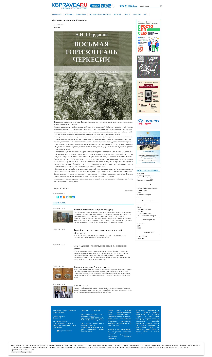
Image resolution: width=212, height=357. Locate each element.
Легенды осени (81, 285)
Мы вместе (137, 14)
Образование (81, 14)
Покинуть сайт (26, 352)
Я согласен (15, 352)
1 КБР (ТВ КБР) (142, 236)
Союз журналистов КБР (145, 176)
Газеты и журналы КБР (145, 180)
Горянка (140, 197)
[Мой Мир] (73, 197)
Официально (57, 14)
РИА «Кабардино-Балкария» (146, 216)
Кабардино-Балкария (144, 213)
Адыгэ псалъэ (142, 190)
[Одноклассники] (64, 197)
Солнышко (141, 224)
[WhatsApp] (70, 197)
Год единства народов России (100, 14)
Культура (117, 14)
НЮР (139, 228)
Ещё (144, 15)
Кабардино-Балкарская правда (147, 188)
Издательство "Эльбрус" (145, 178)
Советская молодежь (144, 195)
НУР (139, 226)
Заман (139, 192)
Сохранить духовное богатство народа (92, 267)
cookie (69, 345)
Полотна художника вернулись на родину (93, 209)
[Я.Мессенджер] (58, 197)
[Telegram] (67, 197)
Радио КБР (141, 238)
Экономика (69, 14)
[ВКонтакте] (61, 197)
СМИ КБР (140, 173)
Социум (127, 14)
